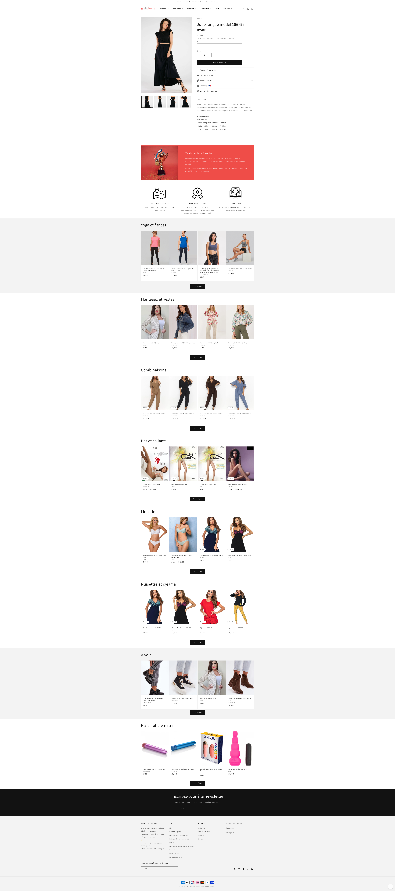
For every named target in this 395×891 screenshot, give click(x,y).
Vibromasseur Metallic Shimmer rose (154, 769)
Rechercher (201, 828)
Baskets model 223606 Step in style (181, 698)
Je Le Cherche (187, 886)
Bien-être (201, 835)
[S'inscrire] (213, 808)
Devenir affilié (174, 853)
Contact (172, 850)
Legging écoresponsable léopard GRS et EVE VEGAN (182, 269)
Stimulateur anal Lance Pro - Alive (238, 769)
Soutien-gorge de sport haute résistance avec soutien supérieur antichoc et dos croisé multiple (210, 270)
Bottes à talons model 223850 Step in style (239, 699)
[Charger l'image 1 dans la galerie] (147, 102)
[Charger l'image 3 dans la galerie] (172, 102)
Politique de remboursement (179, 839)
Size (198, 42)
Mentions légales (175, 832)
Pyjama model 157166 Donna (237, 628)
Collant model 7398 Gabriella (151, 484)
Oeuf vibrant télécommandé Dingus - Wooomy (211, 770)
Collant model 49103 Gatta (208, 484)
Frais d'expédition (211, 38)
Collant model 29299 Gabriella (237, 484)
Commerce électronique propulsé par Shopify (203, 886)
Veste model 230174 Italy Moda (237, 343)
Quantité (199, 51)
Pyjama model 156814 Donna (209, 628)
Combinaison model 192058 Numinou (154, 414)
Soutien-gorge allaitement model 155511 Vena (181, 556)
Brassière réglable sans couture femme (240, 269)
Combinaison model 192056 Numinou (211, 414)
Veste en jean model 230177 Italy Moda (183, 343)
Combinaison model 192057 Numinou (182, 414)
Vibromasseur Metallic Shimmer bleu (182, 769)
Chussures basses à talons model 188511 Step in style (153, 699)
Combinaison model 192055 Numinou (239, 414)
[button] (243, 8)
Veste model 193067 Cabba (151, 343)
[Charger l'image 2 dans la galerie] (160, 102)
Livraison (172, 842)
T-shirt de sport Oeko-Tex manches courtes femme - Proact (153, 269)
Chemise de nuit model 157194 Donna (211, 555)
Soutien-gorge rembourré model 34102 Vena (154, 556)
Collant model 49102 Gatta (179, 484)
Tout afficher (197, 287)
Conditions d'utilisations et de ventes (181, 846)
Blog (170, 828)
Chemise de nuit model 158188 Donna (239, 555)
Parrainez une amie (175, 857)
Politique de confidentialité (178, 835)
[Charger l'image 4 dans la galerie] (185, 102)
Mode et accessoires (204, 832)
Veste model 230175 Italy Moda (209, 343)
